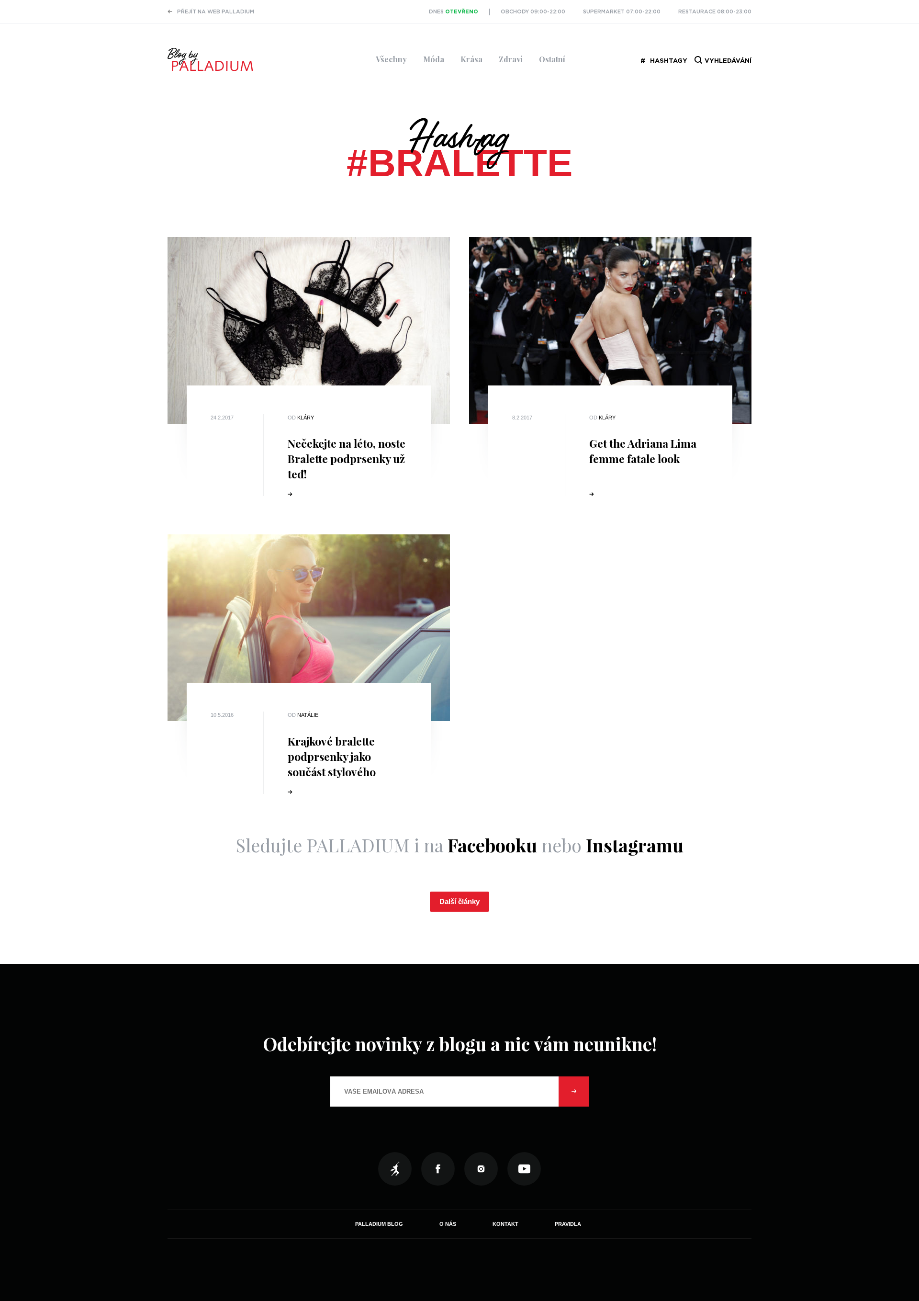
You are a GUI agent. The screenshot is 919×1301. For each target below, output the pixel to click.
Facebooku (492, 845)
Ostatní (552, 59)
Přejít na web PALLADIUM (215, 11)
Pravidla (568, 1224)
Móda (433, 59)
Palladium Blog (379, 1224)
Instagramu (635, 845)
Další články (459, 901)
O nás (447, 1224)
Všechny (391, 59)
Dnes (453, 11)
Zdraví (511, 59)
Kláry (305, 417)
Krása (471, 59)
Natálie (307, 715)
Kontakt (505, 1224)
